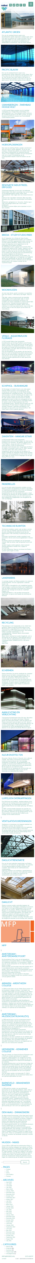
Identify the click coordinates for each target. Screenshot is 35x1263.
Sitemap (4, 1258)
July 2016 (8, 1209)
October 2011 (9, 1235)
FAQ (7, 1171)
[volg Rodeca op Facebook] (21, 5)
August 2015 (9, 1221)
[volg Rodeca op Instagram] (24, 5)
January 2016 (10, 1215)
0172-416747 (29, 1256)
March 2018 (9, 1189)
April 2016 (9, 1213)
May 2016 (9, 1211)
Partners (8, 1176)
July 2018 (8, 1187)
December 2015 (10, 1216)
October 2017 (10, 1196)
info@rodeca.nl (8, 1256)
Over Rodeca (9, 1174)
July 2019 (8, 1184)
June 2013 (9, 1228)
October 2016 (10, 1208)
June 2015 (9, 1223)
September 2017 (10, 1197)
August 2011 (9, 1239)
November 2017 (10, 1194)
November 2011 (10, 1234)
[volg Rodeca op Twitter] (14, 5)
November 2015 (10, 1218)
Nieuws (8, 1246)
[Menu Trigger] (30, 4)
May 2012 (9, 1230)
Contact (8, 1169)
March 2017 (9, 1204)
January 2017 (10, 1206)
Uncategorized (10, 1253)
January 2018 (10, 1191)
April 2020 (9, 1182)
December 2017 (10, 1192)
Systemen (9, 1250)
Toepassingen (10, 1252)
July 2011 (8, 1240)
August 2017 (9, 1199)
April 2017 (9, 1203)
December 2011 (10, 1232)
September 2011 (10, 1237)
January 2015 (10, 1225)
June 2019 (9, 1185)
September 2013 (10, 1227)
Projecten (8, 1248)
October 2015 (10, 1220)
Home (7, 1172)
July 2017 (8, 1201)
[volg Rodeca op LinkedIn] (17, 5)
